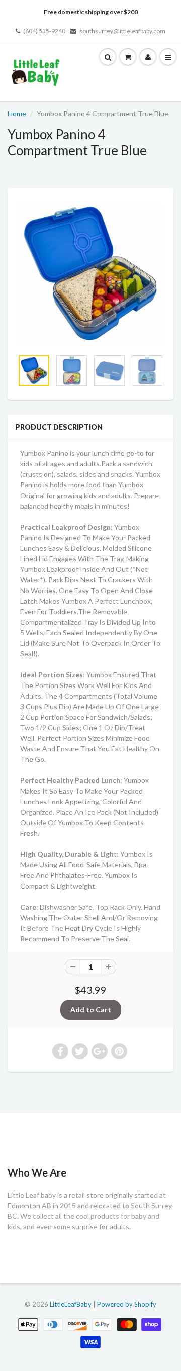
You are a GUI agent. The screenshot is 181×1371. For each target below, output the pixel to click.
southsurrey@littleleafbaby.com (122, 31)
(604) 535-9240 (44, 31)
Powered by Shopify (126, 1304)
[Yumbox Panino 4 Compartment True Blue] (90, 274)
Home (17, 113)
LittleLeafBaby (71, 1304)
